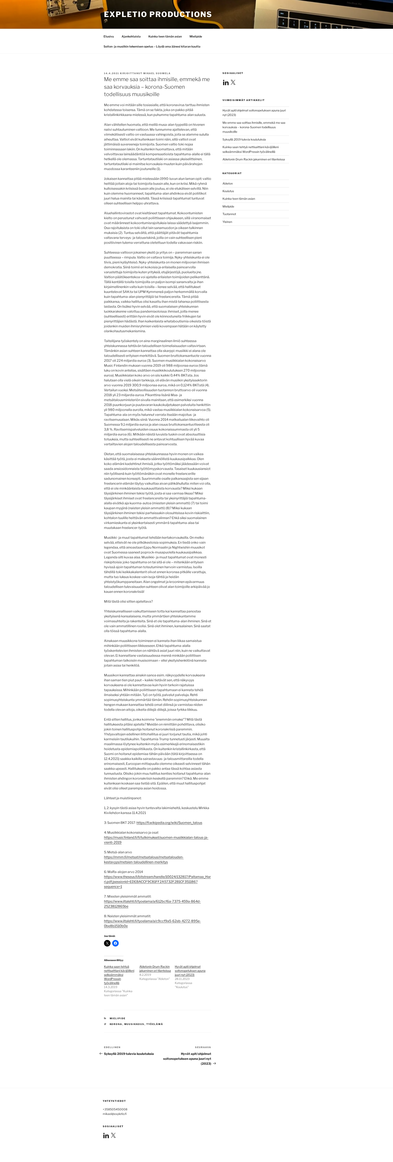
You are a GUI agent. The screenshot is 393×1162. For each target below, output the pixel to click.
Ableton (227, 183)
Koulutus (228, 191)
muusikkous (134, 1024)
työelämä (154, 1024)
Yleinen (227, 221)
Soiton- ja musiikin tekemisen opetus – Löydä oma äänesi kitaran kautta (152, 46)
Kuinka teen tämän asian (165, 36)
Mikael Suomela (157, 73)
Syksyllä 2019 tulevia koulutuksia (244, 139)
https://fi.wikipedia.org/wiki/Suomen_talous (169, 823)
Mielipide (196, 36)
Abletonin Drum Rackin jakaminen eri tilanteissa (253, 159)
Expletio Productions (158, 14)
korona (116, 1024)
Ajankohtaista (131, 36)
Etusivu (109, 36)
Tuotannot (229, 214)
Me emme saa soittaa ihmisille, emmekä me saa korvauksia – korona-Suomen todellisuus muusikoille (253, 127)
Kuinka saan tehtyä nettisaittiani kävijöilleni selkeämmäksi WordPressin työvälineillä (119, 975)
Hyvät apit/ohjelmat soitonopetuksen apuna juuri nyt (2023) (190, 970)
